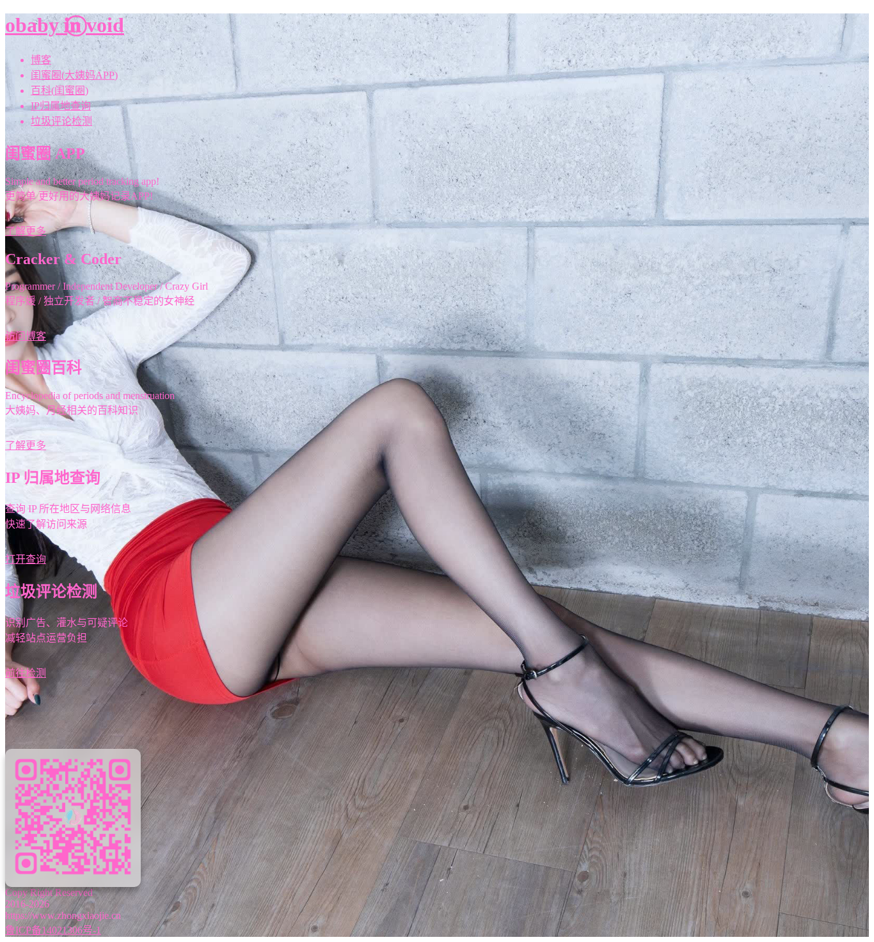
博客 (41, 59)
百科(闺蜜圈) (59, 90)
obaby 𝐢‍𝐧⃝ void (64, 24)
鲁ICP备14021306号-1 (53, 930)
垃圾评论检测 (61, 121)
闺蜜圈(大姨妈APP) (74, 75)
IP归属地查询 (61, 105)
